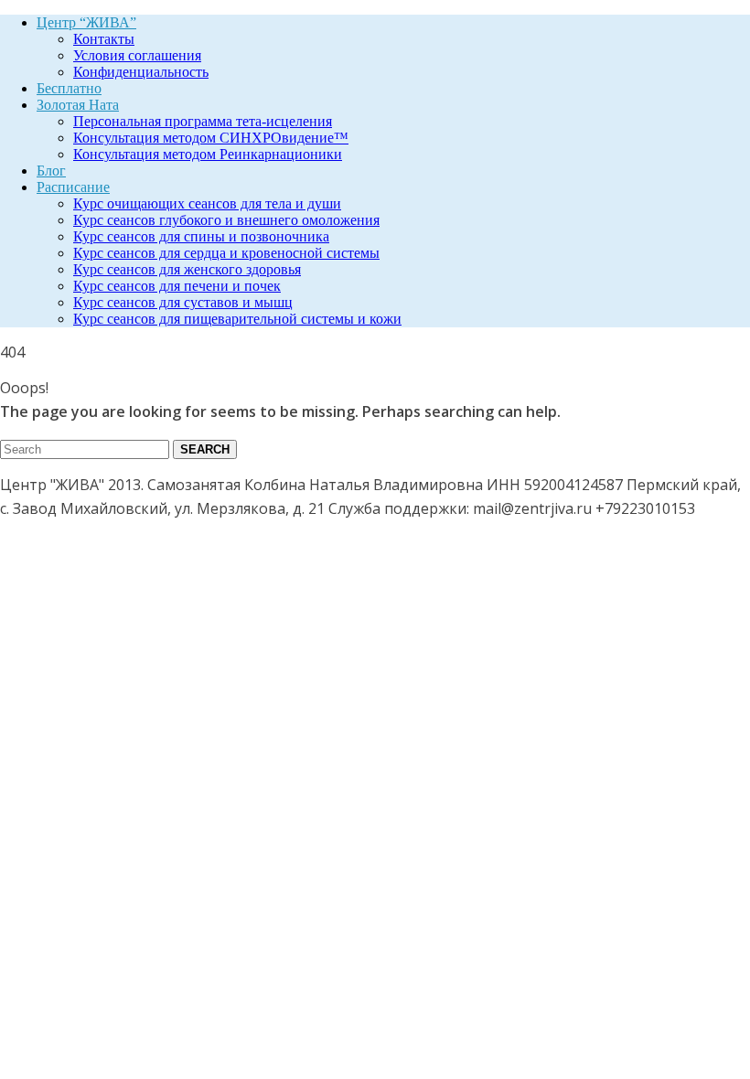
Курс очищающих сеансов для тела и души (207, 203)
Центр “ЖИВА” (86, 22)
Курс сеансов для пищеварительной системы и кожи (237, 318)
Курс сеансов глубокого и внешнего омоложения (226, 220)
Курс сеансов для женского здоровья (187, 269)
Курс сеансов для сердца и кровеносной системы (226, 253)
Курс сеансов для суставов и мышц (183, 302)
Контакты (103, 39)
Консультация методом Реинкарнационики (207, 154)
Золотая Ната (78, 104)
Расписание (73, 187)
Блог (51, 170)
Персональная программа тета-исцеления (202, 121)
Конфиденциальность (141, 72)
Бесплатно (69, 88)
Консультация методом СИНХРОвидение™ (210, 137)
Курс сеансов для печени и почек (177, 286)
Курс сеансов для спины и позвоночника (201, 236)
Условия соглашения (137, 55)
